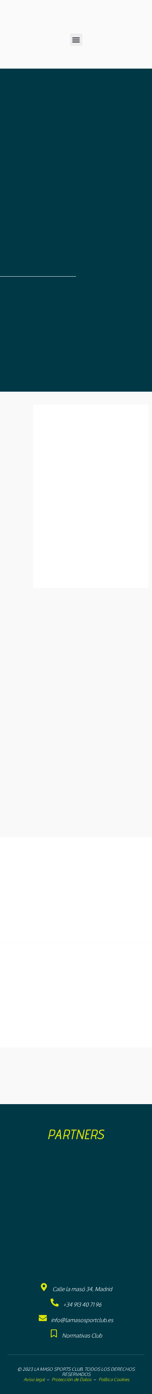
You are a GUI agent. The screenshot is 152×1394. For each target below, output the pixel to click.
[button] (76, 40)
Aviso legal (34, 1379)
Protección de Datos (71, 1379)
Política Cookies (114, 1379)
